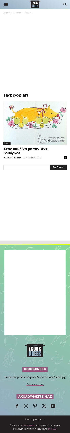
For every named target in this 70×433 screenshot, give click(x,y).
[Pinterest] (35, 407)
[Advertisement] (35, 212)
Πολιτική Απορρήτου (35, 419)
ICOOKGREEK (28, 425)
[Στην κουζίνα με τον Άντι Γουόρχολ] (35, 123)
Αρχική (6, 12)
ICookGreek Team (12, 157)
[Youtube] (53, 407)
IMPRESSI (52, 429)
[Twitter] (44, 407)
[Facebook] (17, 407)
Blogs (7, 143)
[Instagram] (26, 407)
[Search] (65, 4)
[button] (5, 4)
